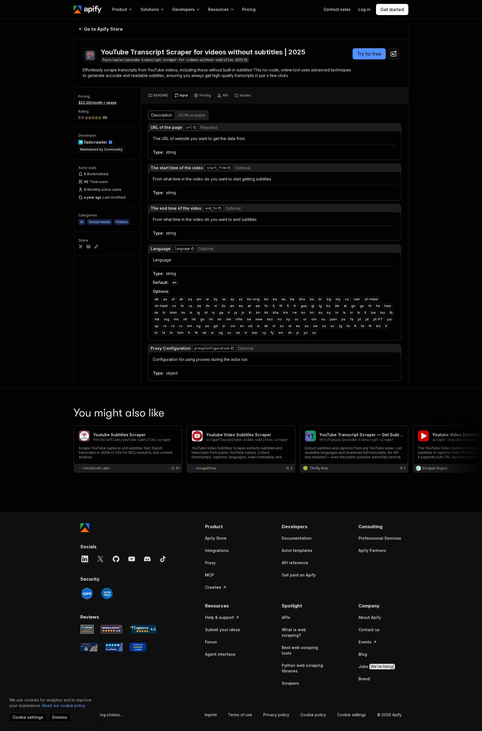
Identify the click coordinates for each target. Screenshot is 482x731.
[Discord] (147, 558)
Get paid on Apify (299, 575)
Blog (362, 654)
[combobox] (393, 53)
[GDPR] (87, 593)
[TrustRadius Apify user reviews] (114, 647)
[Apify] (88, 9)
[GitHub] (116, 558)
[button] (194, 127)
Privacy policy (276, 714)
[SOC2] (107, 593)
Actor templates (297, 550)
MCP (209, 575)
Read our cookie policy (63, 705)
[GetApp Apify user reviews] (87, 629)
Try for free (369, 54)
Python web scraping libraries (302, 668)
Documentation (297, 538)
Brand (364, 678)
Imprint (211, 714)
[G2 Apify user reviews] (89, 647)
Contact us (369, 629)
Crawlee (213, 587)
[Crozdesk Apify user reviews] (137, 647)
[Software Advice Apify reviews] (111, 629)
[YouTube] (131, 558)
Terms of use (240, 714)
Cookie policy (313, 714)
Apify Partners (372, 550)
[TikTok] (162, 558)
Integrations (217, 550)
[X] (100, 558)
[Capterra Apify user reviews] (143, 629)
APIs (286, 617)
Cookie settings (351, 714)
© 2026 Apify (389, 714)
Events (365, 642)
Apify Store (215, 538)
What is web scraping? (294, 632)
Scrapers (290, 683)
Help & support (219, 617)
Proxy (210, 562)
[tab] (158, 95)
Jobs (376, 666)
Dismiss (59, 717)
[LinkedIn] (84, 558)
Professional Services (379, 538)
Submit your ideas (222, 629)
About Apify (369, 617)
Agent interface (220, 654)
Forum (211, 642)
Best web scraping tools (300, 650)
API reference (295, 562)
